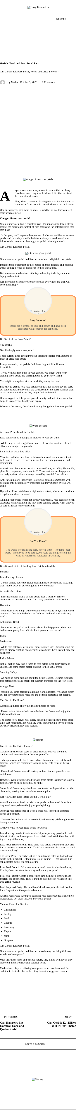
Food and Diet (17, 63)
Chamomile (10, 909)
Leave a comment (35, 1044)
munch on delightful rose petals (54, 259)
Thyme (7, 931)
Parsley (7, 914)
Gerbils (4, 63)
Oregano (8, 940)
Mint (6, 935)
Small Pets (33, 63)
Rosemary (9, 927)
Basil (6, 918)
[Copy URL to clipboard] (37, 997)
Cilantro (8, 922)
